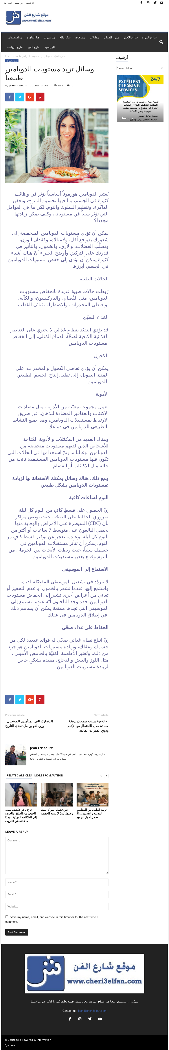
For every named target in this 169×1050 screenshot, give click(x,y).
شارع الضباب (111, 37)
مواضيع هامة (14, 37)
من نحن (18, 2)
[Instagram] (148, 3)
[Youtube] (161, 3)
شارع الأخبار (130, 37)
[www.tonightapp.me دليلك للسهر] (140, 95)
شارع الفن (34, 47)
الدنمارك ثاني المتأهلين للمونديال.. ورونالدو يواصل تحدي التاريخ (29, 723)
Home (8, 56)
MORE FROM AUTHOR (48, 775)
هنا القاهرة (33, 37)
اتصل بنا (8, 2)
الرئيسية (30, 2)
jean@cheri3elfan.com (92, 1010)
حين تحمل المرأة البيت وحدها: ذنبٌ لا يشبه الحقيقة (57, 811)
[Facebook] (141, 3)
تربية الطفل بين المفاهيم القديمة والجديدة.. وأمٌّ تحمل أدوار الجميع (92, 813)
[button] (161, 42)
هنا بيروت (49, 37)
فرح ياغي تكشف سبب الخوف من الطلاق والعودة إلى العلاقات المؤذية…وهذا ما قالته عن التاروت (21, 815)
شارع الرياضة (15, 47)
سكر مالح (65, 37)
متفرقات (80, 37)
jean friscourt (18, 85)
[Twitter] (155, 3)
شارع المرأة (149, 37)
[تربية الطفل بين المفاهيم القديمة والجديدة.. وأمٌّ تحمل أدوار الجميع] (92, 795)
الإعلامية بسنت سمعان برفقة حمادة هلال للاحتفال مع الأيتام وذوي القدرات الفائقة (88, 725)
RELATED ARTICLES (19, 775)
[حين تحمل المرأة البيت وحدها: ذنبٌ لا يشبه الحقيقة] (57, 795)
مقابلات (94, 37)
